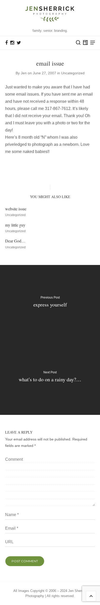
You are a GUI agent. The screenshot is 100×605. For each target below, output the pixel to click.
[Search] (78, 42)
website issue (15, 208)
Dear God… (15, 240)
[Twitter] (19, 42)
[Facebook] (6, 42)
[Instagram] (12, 42)
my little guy (15, 225)
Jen (24, 73)
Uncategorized (73, 73)
